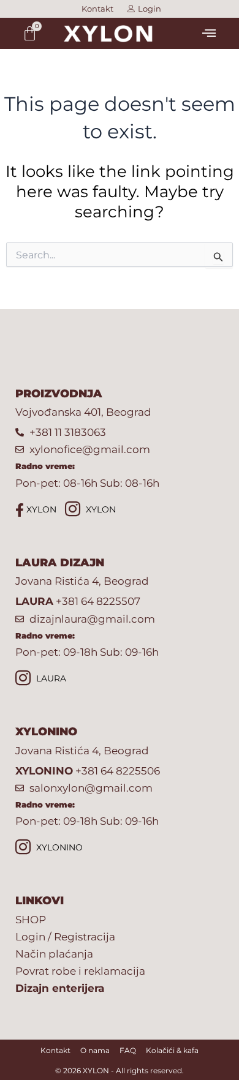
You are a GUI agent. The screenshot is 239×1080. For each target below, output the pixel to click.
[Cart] (29, 33)
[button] (209, 33)
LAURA (50, 678)
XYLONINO (58, 847)
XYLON (40, 509)
